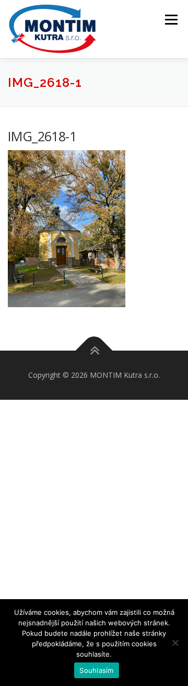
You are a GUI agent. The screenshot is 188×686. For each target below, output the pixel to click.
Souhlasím (96, 670)
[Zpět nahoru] (94, 350)
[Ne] (175, 642)
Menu (170, 19)
